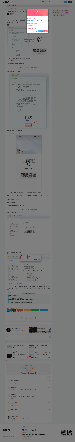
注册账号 (45, 31)
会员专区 (40, 31)
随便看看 (35, 31)
